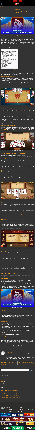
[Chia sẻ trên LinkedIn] (21, 345)
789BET (2, 403)
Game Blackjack (4, 336)
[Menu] (1, 4)
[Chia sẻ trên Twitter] (16, 345)
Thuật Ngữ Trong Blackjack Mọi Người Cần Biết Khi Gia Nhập (10, 397)
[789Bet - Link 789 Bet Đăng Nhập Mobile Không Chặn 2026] (17, 4)
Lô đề (1, 383)
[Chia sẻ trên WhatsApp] (13, 345)
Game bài (16, 9)
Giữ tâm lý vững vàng (6, 58)
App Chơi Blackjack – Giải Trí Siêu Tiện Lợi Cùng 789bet (9, 390)
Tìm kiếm (2, 368)
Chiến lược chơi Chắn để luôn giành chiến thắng (9, 55)
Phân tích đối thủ (5, 56)
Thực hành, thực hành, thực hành (8, 62)
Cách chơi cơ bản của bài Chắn (7, 53)
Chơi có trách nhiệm (6, 65)
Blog (19, 9)
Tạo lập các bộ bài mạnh (6, 57)
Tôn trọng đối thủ (5, 64)
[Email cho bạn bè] (18, 345)
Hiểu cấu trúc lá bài (6, 60)
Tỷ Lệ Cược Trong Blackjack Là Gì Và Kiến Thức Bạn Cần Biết (10, 395)
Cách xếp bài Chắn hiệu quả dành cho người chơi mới (10, 59)
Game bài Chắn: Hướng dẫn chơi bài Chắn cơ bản (9, 51)
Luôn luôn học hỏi (5, 66)
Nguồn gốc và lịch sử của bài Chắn (8, 52)
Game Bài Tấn (4, 334)
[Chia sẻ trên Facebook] (15, 345)
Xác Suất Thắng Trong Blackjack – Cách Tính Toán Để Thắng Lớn (11, 393)
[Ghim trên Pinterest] (20, 345)
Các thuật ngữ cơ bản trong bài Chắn (8, 54)
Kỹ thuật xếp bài (5, 61)
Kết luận (3, 67)
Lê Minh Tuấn (23, 15)
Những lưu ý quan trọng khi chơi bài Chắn (8, 63)
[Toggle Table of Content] (16, 50)
